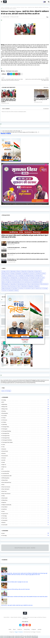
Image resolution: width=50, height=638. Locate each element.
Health (41, 279)
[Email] (19, 74)
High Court (9, 281)
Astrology (3, 271)
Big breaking (13, 271)
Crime (3, 279)
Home (2, 7)
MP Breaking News (5, 284)
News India (6, 133)
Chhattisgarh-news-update (10, 7)
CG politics (4, 275)
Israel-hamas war (27, 281)
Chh (16, 275)
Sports (33, 288)
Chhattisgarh (21, 275)
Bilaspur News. (38, 271)
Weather (16, 290)
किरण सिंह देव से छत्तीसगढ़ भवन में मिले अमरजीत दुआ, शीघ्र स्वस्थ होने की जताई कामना (15, 589)
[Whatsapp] (14, 74)
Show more (46, 87)
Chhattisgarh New (38, 275)
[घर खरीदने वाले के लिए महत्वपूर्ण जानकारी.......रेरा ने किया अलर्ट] (4, 249)
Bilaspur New (24, 271)
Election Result (14, 279)
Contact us (19, 629)
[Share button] (22, 74)
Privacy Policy (27, 629)
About (14, 629)
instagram (34, 629)
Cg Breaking (25, 273)
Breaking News (18, 273)
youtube (39, 629)
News (29, 284)
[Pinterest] (16, 74)
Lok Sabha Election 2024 (37, 281)
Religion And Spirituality (6, 288)
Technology (45, 288)
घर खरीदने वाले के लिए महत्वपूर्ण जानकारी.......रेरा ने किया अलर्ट (17, 247)
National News (13, 284)
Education (8, 279)
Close (25, 341)
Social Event (21, 288)
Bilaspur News (31, 271)
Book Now (25, 339)
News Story (4, 286)
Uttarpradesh (10, 290)
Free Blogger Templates (35, 632)
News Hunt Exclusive (35, 284)
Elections (20, 279)
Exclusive (32, 279)
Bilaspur (18, 271)
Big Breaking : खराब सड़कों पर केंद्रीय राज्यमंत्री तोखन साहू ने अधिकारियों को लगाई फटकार (17, 605)
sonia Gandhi (27, 288)
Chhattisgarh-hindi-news (24, 277)
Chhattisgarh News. (14, 277)
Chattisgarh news (11, 275)
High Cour (4, 281)
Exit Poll (36, 279)
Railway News (30, 286)
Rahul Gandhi (24, 286)
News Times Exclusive (12, 286)
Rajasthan (37, 286)
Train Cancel (4, 290)
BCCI (8, 271)
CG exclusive (31, 273)
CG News (43, 273)
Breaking (12, 273)
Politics (19, 286)
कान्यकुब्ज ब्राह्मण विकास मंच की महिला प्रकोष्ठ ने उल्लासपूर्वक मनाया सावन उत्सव (14, 582)
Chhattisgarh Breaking (29, 275)
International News (16, 281)
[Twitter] (11, 74)
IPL (22, 281)
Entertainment (26, 279)
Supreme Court (38, 288)
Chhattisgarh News (5, 277)
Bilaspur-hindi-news (5, 273)
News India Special (44, 284)
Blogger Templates (19, 632)
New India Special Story (22, 284)
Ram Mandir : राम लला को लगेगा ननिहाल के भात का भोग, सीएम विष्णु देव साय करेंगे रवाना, (41, 99)
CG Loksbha (38, 273)
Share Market (14, 288)
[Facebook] (8, 74)
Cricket (43, 277)
